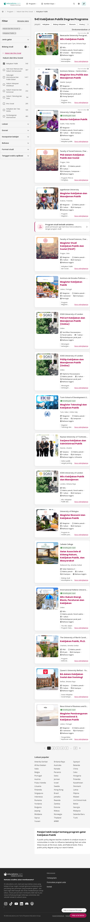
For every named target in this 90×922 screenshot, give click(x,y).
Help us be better (78, 915)
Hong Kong (58, 790)
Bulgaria (37, 807)
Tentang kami (52, 878)
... (70, 748)
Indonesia (38, 797)
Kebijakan (45, 24)
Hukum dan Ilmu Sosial (13, 53)
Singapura (38, 793)
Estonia (57, 807)
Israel (56, 783)
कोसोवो (56, 821)
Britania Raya (59, 761)
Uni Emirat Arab (79, 800)
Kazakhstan (78, 783)
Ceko (75, 772)
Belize (75, 804)
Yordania (38, 804)
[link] (42, 12)
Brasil (56, 793)
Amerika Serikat (41, 761)
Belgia (37, 772)
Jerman (57, 779)
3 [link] (57, 748)
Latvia (75, 790)
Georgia (76, 807)
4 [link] (62, 748)
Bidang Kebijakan (59, 24)
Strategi (82, 24)
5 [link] (66, 748)
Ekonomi (72, 24)
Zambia (57, 804)
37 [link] (75, 748)
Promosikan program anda (56, 882)
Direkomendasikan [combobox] (80, 29)
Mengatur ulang (23, 21)
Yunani (37, 821)
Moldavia (38, 814)
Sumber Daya (49, 4)
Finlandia (38, 790)
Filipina (76, 793)
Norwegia (58, 814)
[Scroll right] (88, 24)
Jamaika (57, 797)
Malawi (76, 797)
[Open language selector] (79, 4)
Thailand (57, 818)
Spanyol (76, 761)
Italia (36, 768)
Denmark (77, 786)
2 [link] (53, 748)
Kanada (57, 768)
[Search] (74, 4)
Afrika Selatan (40, 765)
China (75, 768)
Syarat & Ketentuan (58, 916)
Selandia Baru (79, 814)
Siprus (37, 818)
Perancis (57, 772)
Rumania (38, 800)
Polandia (76, 779)
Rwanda (57, 800)
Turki (75, 818)
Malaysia (76, 811)
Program (32, 4)
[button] (11, 28)
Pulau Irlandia (40, 783)
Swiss (56, 775)
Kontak (49, 887)
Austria (37, 779)
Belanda (76, 765)
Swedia (57, 786)
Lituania (37, 786)
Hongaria (77, 775)
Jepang (37, 811)
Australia (57, 765)
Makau (57, 811)
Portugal (38, 775)
